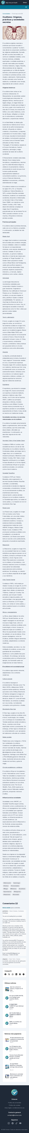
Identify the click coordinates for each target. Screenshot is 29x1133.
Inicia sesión (6, 907)
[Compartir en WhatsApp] (13, 974)
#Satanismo (7, 894)
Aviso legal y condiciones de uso (14, 1108)
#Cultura (6, 886)
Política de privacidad (14, 1102)
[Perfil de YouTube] (20, 1123)
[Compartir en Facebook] (5, 974)
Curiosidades (6, 13)
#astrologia (16, 883)
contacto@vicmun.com (14, 1115)
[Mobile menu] (26, 7)
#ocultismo (22, 888)
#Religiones (17, 891)
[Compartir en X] (9, 974)
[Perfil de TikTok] (16, 1123)
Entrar (25, 2)
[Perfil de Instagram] (9, 1123)
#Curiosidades (15, 886)
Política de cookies (14, 1105)
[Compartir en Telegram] (23, 974)
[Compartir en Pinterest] (20, 974)
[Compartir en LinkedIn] (16, 974)
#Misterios (13, 888)
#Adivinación (7, 883)
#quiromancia (7, 891)
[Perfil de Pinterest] (13, 1123)
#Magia (6, 888)
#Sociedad (16, 894)
